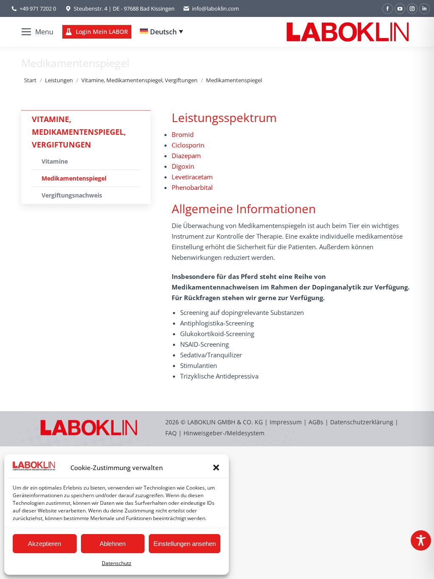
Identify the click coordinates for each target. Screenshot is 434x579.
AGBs (317, 422)
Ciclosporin (188, 145)
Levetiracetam (192, 177)
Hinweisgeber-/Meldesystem (224, 433)
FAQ (171, 433)
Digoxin (183, 166)
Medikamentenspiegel (74, 178)
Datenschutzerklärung (361, 422)
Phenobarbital (192, 187)
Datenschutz (116, 563)
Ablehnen (112, 543)
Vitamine (55, 161)
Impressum (286, 422)
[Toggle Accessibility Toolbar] (421, 540)
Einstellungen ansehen (184, 543)
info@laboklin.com (215, 8)
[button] (216, 467)
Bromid (183, 134)
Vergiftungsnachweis (72, 195)
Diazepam (186, 155)
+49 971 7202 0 (37, 8)
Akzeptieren (44, 543)
